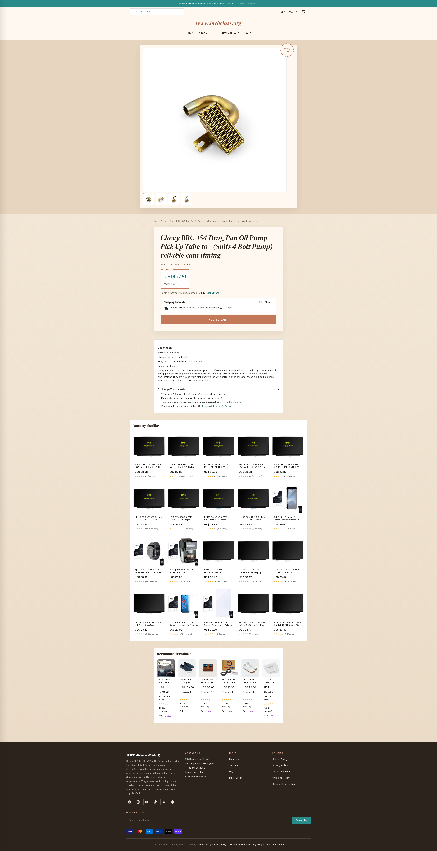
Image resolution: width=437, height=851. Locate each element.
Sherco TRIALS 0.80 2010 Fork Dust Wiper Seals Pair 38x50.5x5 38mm (229, 681)
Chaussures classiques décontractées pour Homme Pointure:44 (187, 681)
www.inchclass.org (218, 23)
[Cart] (303, 11)
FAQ (231, 771)
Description (165, 347)
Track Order (235, 777)
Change (269, 302)
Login (282, 11)
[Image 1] (148, 199)
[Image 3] (174, 199)
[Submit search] (181, 11)
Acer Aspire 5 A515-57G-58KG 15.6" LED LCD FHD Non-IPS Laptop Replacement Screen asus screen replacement (252, 624)
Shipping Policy (281, 777)
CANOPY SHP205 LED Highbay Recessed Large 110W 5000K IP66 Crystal (270, 681)
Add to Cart (218, 319)
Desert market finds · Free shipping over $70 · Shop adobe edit (218, 3)
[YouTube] (146, 802)
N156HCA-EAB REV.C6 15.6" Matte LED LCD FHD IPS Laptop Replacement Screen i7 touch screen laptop (218, 466)
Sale (248, 33)
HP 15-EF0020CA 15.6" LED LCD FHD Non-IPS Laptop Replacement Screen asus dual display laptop (149, 624)
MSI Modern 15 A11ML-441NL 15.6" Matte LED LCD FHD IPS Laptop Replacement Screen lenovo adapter (287, 466)
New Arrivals (230, 33)
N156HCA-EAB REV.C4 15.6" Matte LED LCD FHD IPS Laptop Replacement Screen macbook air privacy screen (184, 466)
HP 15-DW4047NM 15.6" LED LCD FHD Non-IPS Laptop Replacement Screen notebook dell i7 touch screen (288, 571)
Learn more (213, 292)
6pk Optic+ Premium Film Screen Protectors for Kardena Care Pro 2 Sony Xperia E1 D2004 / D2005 (149, 571)
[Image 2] (161, 199)
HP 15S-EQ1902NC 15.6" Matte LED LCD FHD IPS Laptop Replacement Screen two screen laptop (148, 518)
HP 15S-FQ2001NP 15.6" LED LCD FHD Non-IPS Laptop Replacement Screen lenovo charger (252, 571)
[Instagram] (138, 802)
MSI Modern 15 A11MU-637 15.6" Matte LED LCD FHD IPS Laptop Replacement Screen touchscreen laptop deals (252, 466)
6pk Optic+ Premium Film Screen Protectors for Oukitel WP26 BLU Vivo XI (287, 518)
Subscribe (301, 820)
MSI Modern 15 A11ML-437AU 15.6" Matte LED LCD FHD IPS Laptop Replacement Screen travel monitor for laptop (148, 466)
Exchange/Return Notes (172, 389)
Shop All (204, 33)
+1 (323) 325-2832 (195, 767)
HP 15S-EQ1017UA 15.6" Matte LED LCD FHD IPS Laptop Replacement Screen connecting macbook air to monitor (252, 518)
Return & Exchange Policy (216, 405)
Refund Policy (279, 759)
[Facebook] (129, 802)
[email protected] (232, 402)
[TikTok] (155, 802)
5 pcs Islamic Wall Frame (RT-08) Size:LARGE (165, 681)
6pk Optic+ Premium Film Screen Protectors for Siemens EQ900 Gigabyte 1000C (182, 571)
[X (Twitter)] (163, 802)
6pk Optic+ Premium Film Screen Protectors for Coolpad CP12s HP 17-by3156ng (184, 624)
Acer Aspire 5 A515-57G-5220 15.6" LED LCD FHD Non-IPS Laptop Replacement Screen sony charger (287, 624)
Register (293, 11)
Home (189, 33)
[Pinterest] (172, 802)
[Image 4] (186, 199)
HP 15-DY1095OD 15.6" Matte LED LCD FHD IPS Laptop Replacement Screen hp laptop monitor (183, 518)
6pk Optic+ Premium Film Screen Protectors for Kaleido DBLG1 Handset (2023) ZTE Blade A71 (218, 624)
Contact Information (284, 784)
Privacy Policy (280, 765)
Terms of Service (281, 771)
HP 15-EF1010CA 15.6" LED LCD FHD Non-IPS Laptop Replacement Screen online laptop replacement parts (217, 571)
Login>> (168, 715)
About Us (234, 759)
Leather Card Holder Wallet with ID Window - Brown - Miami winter (207, 681)
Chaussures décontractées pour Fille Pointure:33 (250, 681)
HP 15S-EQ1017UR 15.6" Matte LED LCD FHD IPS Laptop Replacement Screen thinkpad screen (217, 518)
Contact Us (235, 765)
